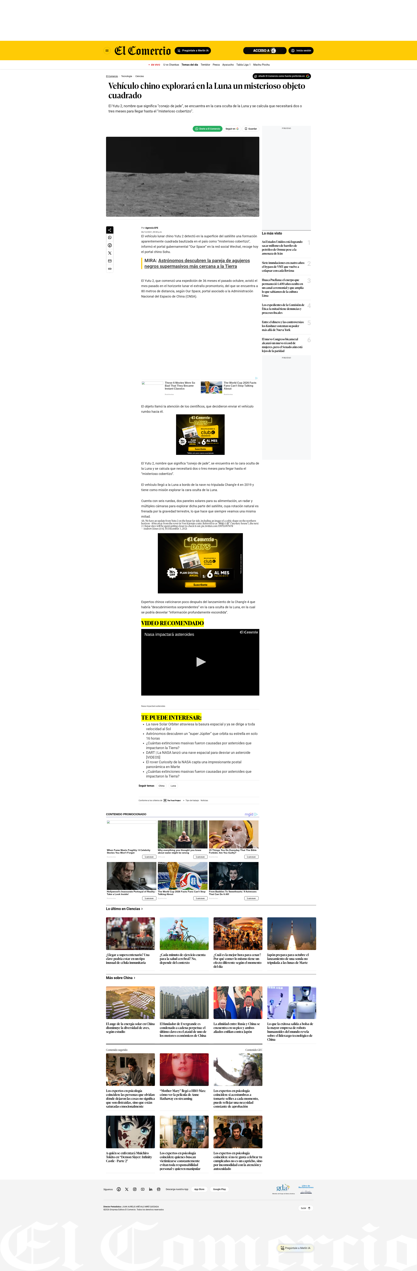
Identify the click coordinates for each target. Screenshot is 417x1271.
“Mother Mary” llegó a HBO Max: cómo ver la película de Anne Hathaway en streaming (183, 1095)
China (162, 786)
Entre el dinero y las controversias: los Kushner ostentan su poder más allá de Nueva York (283, 326)
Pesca (216, 64)
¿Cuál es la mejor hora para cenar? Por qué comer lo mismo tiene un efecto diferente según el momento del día (237, 960)
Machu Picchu (261, 64)
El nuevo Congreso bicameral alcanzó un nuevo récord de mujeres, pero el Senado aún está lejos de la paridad (282, 345)
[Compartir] (109, 230)
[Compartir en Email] (109, 261)
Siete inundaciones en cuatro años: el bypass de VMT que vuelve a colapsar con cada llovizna (283, 266)
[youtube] (143, 1189)
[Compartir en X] (109, 253)
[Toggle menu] (107, 50)
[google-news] (159, 1189)
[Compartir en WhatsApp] (109, 237)
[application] (200, 662)
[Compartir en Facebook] (109, 245)
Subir (303, 1208)
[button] (200, 662)
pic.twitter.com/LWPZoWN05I (217, 526)
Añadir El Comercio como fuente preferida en (281, 76)
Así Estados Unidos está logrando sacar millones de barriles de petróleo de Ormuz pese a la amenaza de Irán (282, 247)
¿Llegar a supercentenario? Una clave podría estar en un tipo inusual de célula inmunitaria (128, 959)
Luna (173, 786)
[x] (127, 1189)
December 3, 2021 (177, 528)
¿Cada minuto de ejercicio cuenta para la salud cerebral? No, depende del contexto (183, 959)
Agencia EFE (151, 228)
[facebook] (119, 1189)
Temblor (205, 64)
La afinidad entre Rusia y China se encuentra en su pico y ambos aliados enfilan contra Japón (237, 1028)
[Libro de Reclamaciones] (306, 1189)
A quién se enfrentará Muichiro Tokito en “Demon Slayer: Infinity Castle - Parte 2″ (129, 1157)
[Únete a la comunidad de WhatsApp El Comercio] (208, 129)
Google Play (219, 1189)
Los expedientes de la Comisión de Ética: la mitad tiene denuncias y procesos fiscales (283, 308)
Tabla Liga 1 (243, 64)
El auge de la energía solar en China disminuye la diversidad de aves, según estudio (130, 1028)
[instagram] (135, 1189)
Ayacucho (228, 64)
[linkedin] (151, 1189)
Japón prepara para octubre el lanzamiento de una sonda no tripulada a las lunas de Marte (288, 959)
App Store (199, 1189)
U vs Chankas (171, 64)
